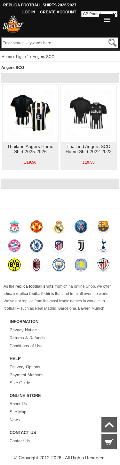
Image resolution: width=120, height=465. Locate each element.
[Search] (112, 43)
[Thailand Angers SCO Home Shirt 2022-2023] (88, 112)
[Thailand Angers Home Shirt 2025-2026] (30, 112)
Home (7, 57)
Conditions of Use (26, 345)
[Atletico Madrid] (58, 247)
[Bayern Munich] (14, 247)
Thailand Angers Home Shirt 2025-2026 (30, 149)
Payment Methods (27, 375)
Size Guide (20, 382)
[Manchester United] (36, 228)
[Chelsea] (36, 247)
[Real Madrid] (58, 228)
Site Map (18, 412)
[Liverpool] (14, 228)
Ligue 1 (22, 57)
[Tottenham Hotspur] (103, 247)
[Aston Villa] (81, 266)
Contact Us (20, 441)
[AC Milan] (36, 266)
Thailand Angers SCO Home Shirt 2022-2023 (89, 149)
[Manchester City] (58, 266)
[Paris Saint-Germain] (81, 228)
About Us (18, 404)
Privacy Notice (23, 330)
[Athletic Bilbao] (103, 266)
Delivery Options (25, 367)
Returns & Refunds (27, 338)
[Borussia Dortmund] (14, 266)
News (15, 419)
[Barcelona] (103, 228)
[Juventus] (81, 247)
